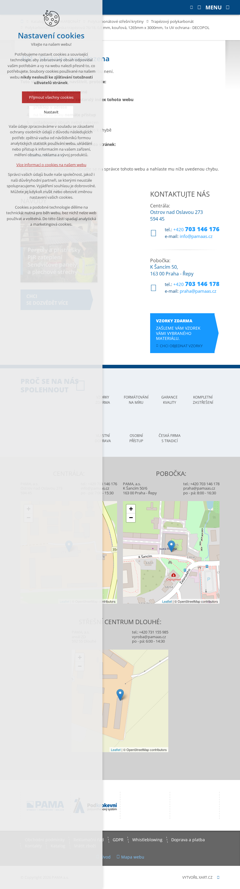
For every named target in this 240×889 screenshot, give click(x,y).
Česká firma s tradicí (170, 438)
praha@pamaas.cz (198, 291)
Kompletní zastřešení (203, 400)
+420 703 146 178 (205, 483)
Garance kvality (169, 400)
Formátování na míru (136, 400)
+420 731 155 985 (153, 632)
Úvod (106, 857)
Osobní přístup (136, 438)
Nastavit (51, 112)
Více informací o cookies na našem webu (51, 164)
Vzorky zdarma (102, 400)
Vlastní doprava (103, 438)
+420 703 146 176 (102, 483)
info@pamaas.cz (196, 236)
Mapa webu (132, 857)
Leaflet (167, 601)
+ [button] (131, 508)
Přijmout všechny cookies (51, 97)
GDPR (118, 839)
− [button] (131, 517)
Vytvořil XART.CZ (197, 877)
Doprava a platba (188, 839)
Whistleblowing (147, 839)
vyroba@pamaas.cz (149, 636)
